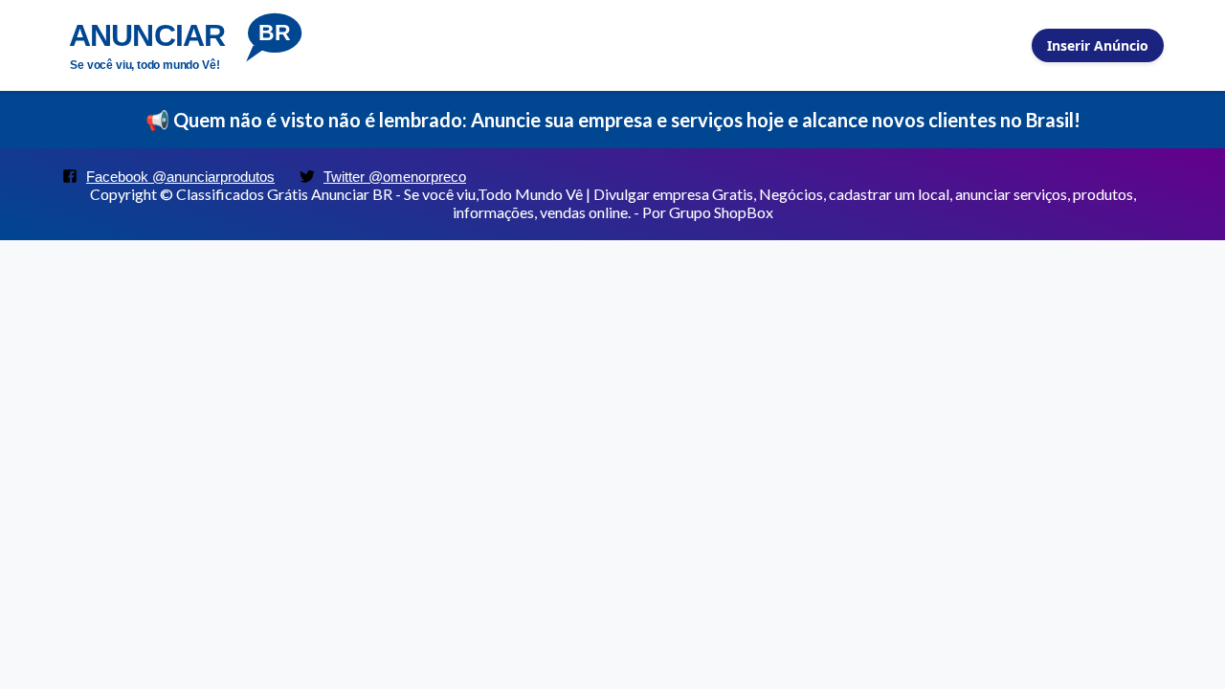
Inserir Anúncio (1097, 45)
